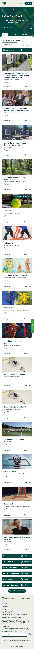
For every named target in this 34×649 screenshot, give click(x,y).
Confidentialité (26, 644)
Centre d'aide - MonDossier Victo (12, 617)
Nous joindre (6, 604)
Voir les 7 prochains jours (17, 591)
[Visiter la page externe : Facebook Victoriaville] (3, 621)
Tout (4, 35)
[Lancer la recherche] (30, 28)
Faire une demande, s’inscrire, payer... (13, 614)
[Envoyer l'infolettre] (30, 634)
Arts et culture (13, 35)
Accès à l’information (16, 644)
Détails (26, 86)
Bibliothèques (25, 35)
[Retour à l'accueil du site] (3, 10)
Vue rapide (7, 86)
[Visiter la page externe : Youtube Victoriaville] (20, 621)
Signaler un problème (8, 612)
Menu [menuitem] (29, 3)
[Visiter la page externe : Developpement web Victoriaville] (27, 621)
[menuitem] (4, 3)
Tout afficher (26, 45)
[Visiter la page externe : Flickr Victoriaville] (24, 621)
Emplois (4, 606)
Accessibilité (7, 644)
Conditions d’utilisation (17, 646)
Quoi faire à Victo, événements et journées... (18, 10)
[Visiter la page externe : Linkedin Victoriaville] (17, 621)
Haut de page (25, 598)
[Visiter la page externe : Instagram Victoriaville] (13, 621)
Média (4, 609)
